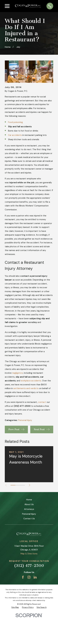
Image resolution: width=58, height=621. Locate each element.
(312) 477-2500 (29, 565)
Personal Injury (25, 420)
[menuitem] (15, 607)
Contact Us (29, 518)
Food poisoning (15, 122)
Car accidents (15, 135)
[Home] (28, 6)
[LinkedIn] (35, 577)
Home (29, 499)
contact (42, 402)
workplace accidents (31, 380)
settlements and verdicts (26, 388)
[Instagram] (28, 577)
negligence (17, 373)
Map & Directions (29, 553)
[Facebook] (22, 577)
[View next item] (29, 485)
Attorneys (29, 509)
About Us (29, 504)
